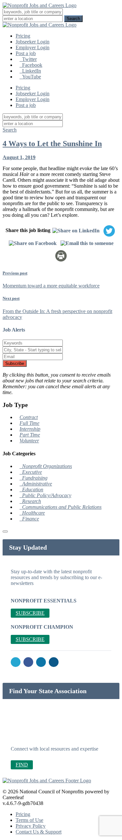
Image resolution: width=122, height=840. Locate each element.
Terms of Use (29, 820)
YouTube (30, 76)
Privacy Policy (31, 826)
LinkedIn (30, 71)
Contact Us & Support (38, 831)
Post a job (26, 53)
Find (22, 764)
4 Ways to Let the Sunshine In (52, 143)
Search (10, 130)
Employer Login (32, 47)
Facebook (31, 65)
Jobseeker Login (32, 41)
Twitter (28, 59)
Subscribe (14, 363)
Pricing (23, 36)
